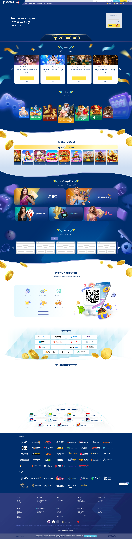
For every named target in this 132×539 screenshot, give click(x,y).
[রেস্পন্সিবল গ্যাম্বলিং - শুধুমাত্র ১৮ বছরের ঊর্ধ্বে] (58, 522)
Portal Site (19, 517)
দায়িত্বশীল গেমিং (100, 501)
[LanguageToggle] (129, 1)
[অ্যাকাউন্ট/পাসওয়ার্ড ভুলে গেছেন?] (111, 1)
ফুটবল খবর (99, 511)
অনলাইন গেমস (59, 499)
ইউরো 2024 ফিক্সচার (60, 515)
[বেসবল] (68, 238)
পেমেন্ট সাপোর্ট (99, 502)
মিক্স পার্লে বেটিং (19, 502)
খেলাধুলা (26, 3)
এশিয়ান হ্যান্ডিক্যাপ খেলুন (80, 513)
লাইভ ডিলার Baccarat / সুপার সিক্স (42, 500)
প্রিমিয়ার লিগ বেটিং (59, 510)
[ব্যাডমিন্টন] (79, 238)
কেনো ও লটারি (49, 3)
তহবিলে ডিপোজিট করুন (80, 511)
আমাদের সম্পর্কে (100, 499)
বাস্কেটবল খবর (100, 512)
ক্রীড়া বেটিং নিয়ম (39, 510)
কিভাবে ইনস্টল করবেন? (43, 313)
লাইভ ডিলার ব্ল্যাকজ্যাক (40, 504)
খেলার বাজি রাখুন (79, 512)
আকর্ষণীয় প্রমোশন (54, 391)
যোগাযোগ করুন (19, 510)
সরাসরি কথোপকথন (19, 512)
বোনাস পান (110, 25)
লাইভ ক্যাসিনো (39, 3)
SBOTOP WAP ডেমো (81, 501)
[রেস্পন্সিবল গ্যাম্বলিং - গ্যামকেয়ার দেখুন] (53, 522)
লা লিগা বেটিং (59, 511)
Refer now (27, 78)
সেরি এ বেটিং (59, 512)
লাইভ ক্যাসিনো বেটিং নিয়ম (40, 511)
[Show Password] (119, 22)
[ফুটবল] (60, 238)
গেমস (44, 3)
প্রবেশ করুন (116, 1)
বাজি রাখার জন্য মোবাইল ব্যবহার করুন (82, 515)
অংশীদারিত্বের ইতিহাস (101, 504)
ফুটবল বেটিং (18, 500)
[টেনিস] (72, 238)
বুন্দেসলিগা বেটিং (59, 513)
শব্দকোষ (18, 515)
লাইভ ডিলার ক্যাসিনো (48, 526)
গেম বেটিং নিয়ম (39, 512)
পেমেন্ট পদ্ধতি (107, 526)
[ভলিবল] (75, 238)
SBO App (79, 499)
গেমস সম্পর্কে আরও (59, 500)
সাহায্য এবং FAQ (19, 511)
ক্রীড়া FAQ (18, 513)
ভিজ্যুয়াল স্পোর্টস (32, 3)
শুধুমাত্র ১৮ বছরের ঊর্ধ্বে (40, 513)
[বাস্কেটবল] (64, 238)
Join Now (53, 78)
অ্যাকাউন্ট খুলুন (79, 510)
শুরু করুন (52, 201)
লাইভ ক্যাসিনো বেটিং (40, 499)
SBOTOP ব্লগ (100, 510)
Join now (79, 78)
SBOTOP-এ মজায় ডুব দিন (101, 500)
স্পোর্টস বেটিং (18, 499)
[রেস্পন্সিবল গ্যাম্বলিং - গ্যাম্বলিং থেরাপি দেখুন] (49, 522)
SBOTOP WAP (80, 500)
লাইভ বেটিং (18, 501)
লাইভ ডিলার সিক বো (39, 502)
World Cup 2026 (60, 516)
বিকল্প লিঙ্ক (18, 516)
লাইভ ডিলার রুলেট (39, 501)
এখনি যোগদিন (123, 1)
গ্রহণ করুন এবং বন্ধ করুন (90, 536)
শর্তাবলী (27, 81)
